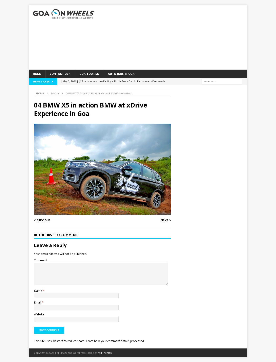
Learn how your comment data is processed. (115, 341)
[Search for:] (222, 81)
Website (39, 314)
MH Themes (105, 353)
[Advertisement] (173, 37)
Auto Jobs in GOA (121, 74)
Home (37, 74)
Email (38, 302)
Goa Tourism (89, 74)
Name (38, 291)
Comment (40, 260)
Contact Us (59, 74)
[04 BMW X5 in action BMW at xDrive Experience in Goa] (102, 212)
